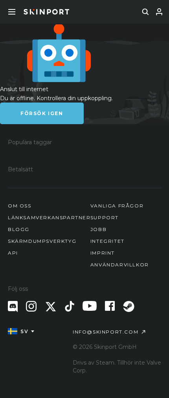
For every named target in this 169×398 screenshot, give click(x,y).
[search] (145, 12)
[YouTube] (90, 306)
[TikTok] (69, 306)
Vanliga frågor (116, 206)
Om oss (19, 206)
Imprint (102, 253)
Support (104, 217)
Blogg (18, 229)
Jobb (98, 229)
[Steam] (128, 306)
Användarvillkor (119, 265)
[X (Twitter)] (51, 306)
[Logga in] (159, 12)
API (13, 253)
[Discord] (13, 306)
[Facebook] (110, 306)
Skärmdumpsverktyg (42, 241)
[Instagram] (31, 306)
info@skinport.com (105, 332)
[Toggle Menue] (12, 12)
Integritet (107, 241)
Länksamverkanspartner (49, 217)
